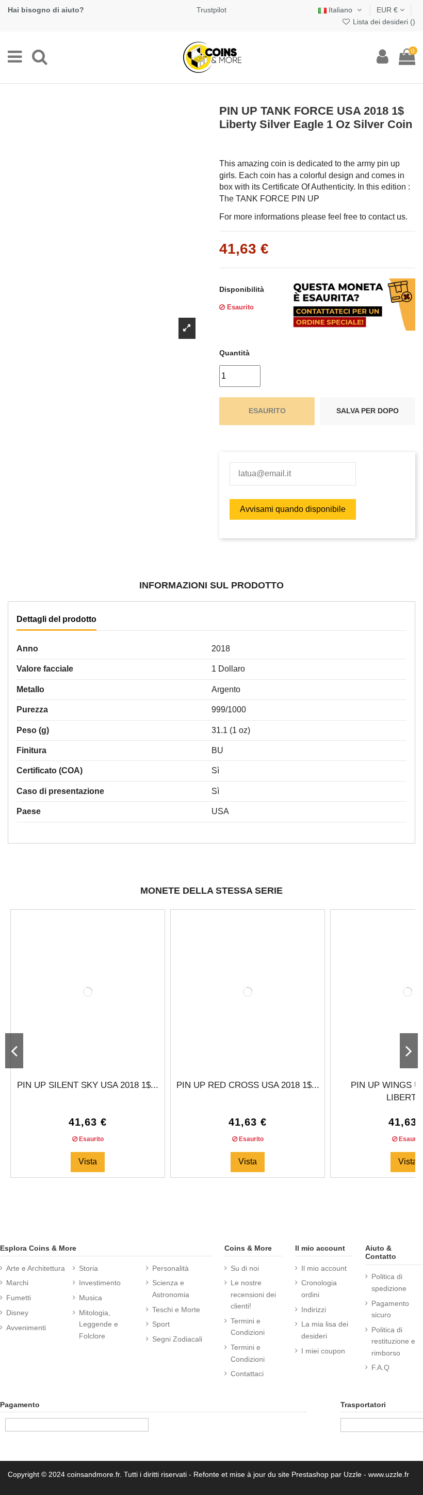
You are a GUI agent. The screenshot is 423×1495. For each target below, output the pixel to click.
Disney (17, 1313)
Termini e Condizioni (248, 1326)
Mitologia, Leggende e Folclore (98, 1324)
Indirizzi (313, 1309)
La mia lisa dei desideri (324, 1330)
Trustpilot (211, 10)
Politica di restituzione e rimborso (393, 1341)
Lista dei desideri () (383, 22)
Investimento (100, 1283)
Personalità (170, 1268)
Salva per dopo (367, 411)
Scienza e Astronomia (170, 1288)
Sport (161, 1324)
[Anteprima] (96, 1059)
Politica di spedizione (388, 1282)
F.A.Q (380, 1367)
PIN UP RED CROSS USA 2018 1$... (247, 1085)
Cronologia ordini (319, 1288)
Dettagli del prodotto (56, 619)
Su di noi (245, 1268)
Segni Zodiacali (177, 1339)
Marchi (17, 1283)
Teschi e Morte (176, 1309)
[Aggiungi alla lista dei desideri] (79, 1059)
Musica (90, 1298)
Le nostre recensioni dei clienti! (253, 1294)
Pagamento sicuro (390, 1309)
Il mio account (324, 1268)
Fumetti (18, 1298)
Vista (87, 1161)
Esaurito (267, 411)
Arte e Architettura (35, 1268)
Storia (88, 1268)
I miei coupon (323, 1351)
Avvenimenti (26, 1327)
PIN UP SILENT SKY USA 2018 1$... (87, 1085)
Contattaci (247, 1373)
